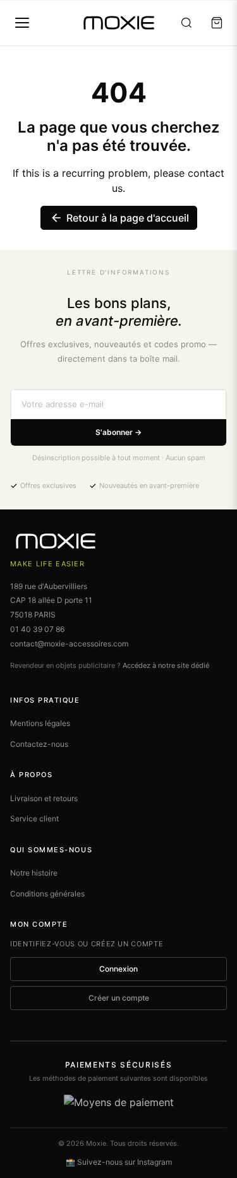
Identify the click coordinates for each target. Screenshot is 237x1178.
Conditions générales (47, 893)
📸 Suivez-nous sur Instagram (119, 1162)
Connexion (118, 968)
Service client (34, 818)
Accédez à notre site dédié (166, 665)
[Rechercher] (186, 23)
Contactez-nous (39, 744)
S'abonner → (118, 432)
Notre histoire (34, 873)
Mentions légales (40, 723)
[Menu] (22, 23)
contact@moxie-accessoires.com (69, 643)
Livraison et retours (44, 798)
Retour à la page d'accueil (119, 217)
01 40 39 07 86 (37, 629)
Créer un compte (118, 997)
